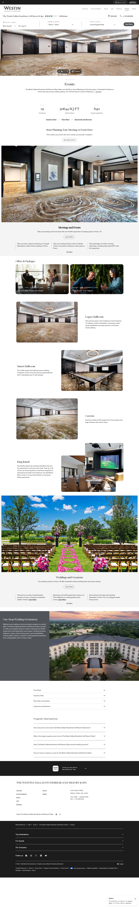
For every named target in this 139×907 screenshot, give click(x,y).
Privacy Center (64, 868)
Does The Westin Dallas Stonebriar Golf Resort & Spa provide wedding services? (61, 744)
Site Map (18, 870)
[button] (120, 2)
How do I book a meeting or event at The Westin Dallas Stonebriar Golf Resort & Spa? (63, 753)
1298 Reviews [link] (63, 16)
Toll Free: (79, 797)
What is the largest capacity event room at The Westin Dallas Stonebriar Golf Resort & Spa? (64, 736)
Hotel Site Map (26, 870)
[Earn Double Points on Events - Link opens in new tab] (42, 279)
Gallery (134, 9)
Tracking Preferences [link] (21, 868)
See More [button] (98, 91)
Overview (85, 9)
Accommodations (96, 9)
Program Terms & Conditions (51, 868)
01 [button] (87, 677)
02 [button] (98, 677)
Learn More (69, 237)
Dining (106, 9)
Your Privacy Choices (79, 868)
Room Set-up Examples (42, 701)
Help (33, 870)
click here (128, 903)
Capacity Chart (51, 119)
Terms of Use (38, 868)
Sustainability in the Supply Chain (108, 868)
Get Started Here (69, 140)
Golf (112, 9)
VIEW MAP (113, 16)
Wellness (119, 9)
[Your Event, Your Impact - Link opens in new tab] (96, 279)
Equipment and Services (83, 119)
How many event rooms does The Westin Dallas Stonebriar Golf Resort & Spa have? (62, 728)
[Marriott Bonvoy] (132, 2)
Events (127, 9)
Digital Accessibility (92, 868)
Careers (31, 868)
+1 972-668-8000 (128, 16)
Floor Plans (65, 119)
